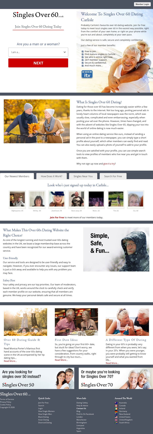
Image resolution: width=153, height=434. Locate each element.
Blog (78, 411)
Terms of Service (7, 399)
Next (38, 62)
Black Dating (43, 417)
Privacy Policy (5, 402)
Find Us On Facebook (85, 414)
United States (124, 417)
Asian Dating (43, 419)
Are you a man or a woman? (38, 44)
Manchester (81, 419)
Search (41, 405)
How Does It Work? (51, 176)
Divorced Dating (45, 422)
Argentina (80, 428)
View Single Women (46, 411)
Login (40, 408)
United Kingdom (126, 419)
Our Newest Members (17, 176)
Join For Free (43, 402)
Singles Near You (83, 176)
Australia (123, 402)
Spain (78, 431)
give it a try (109, 163)
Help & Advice (82, 405)
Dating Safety (82, 402)
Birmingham (81, 422)
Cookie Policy (5, 404)
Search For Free (113, 176)
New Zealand (124, 414)
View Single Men (45, 414)
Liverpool (80, 425)
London (79, 417)
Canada (122, 405)
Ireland (122, 408)
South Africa (124, 422)
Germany (123, 411)
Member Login (142, 4)
